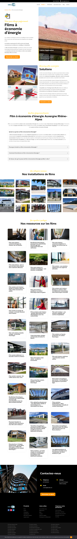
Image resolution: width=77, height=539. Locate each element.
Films (10, 10)
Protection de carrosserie (60, 513)
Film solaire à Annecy (11, 531)
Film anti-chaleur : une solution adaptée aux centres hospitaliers (59, 313)
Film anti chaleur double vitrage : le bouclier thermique (16, 334)
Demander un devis (12, 57)
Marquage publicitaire (59, 515)
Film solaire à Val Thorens (55, 532)
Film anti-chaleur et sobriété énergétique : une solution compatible (38, 268)
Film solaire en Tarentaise (33, 531)
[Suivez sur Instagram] (11, 510)
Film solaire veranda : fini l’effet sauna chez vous (16, 376)
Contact (67, 4)
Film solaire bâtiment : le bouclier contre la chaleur (16, 355)
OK (71, 537)
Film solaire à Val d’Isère (11, 526)
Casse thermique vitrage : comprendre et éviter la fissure (37, 337)
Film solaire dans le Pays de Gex (34, 527)
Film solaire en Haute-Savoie (34, 532)
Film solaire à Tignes (54, 529)
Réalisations (49, 4)
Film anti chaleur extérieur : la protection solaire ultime (60, 357)
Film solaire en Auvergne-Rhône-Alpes (35, 529)
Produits (43, 4)
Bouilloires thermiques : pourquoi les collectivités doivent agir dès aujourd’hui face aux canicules (38, 245)
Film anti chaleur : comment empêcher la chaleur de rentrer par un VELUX (59, 244)
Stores (25, 510)
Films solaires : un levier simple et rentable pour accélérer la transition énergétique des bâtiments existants (37, 453)
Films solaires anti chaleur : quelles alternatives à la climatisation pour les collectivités (38, 314)
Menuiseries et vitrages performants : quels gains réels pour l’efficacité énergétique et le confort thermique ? (16, 446)
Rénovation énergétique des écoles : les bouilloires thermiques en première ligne (60, 381)
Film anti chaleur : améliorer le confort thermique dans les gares (37, 291)
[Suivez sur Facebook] (9, 510)
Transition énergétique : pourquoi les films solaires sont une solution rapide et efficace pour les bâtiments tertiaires (38, 428)
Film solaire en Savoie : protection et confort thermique (59, 335)
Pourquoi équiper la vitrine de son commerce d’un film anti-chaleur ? (16, 423)
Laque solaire (26, 517)
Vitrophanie (26, 512)
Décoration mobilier (28, 515)
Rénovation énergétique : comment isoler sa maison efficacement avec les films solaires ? (60, 428)
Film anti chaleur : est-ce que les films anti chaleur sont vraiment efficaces (16, 266)
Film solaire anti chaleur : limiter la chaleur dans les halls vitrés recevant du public (16, 289)
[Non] (75, 537)
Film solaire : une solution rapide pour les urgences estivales (60, 267)
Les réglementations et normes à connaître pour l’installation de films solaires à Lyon (59, 451)
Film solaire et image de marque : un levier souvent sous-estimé (17, 312)
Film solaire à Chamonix (33, 524)
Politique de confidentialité (44, 517)
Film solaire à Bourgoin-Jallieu (12, 524)
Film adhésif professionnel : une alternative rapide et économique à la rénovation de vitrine (38, 404)
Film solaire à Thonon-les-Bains (56, 527)
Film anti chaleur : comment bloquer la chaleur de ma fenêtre (15, 244)
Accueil (38, 4)
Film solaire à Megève (54, 526)
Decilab (6, 10)
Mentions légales (42, 515)
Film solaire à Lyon (32, 534)
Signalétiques (26, 514)
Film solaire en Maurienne (55, 524)
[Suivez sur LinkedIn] (13, 510)
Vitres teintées (58, 510)
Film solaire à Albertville (11, 529)
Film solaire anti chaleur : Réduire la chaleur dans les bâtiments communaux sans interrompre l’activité (60, 290)
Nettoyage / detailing (59, 512)
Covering (57, 517)
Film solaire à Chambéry (11, 534)
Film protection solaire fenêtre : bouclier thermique (37, 381)
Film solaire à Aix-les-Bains (12, 527)
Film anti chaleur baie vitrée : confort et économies (37, 359)
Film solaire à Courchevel (33, 526)
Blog (64, 4)
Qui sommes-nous (43, 509)
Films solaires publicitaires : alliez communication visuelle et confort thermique (60, 404)
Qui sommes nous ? (57, 4)
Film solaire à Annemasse (12, 532)
